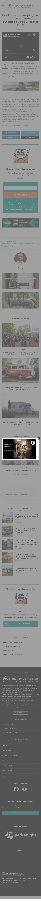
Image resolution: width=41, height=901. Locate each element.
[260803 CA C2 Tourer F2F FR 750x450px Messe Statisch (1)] (19, 449)
